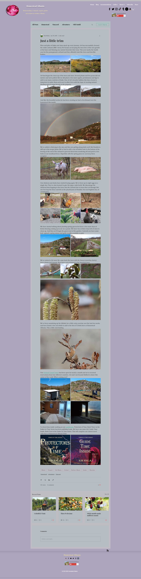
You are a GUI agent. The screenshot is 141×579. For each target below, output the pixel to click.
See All (107, 494)
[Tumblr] (123, 9)
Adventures (66, 24)
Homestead (45, 24)
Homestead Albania (35, 6)
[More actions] (100, 36)
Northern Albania (75, 470)
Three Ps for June (66, 514)
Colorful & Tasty (39, 514)
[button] (133, 9)
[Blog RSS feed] (108, 551)
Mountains (92, 470)
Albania (43, 470)
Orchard (66, 470)
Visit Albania (58, 470)
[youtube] (71, 558)
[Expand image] (55, 63)
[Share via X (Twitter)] (45, 480)
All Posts (35, 24)
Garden (85, 470)
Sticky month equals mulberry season (94, 514)
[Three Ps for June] (70, 504)
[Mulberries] (97, 504)
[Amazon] (130, 9)
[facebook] (109, 9)
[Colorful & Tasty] (44, 504)
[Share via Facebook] (41, 480)
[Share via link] (53, 480)
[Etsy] (126, 9)
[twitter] (113, 9)
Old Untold (77, 24)
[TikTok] (119, 9)
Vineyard (55, 24)
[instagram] (116, 9)
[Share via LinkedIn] (49, 480)
